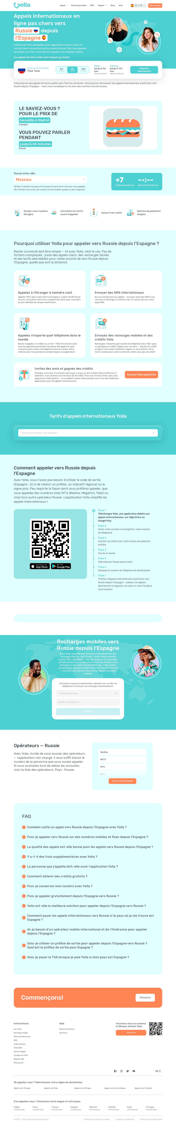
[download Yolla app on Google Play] (61, 566)
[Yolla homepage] (22, 6)
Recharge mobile (78, 6)
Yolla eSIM (18, 1048)
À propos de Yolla (21, 1055)
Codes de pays (20, 1044)
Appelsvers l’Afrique (82, 1088)
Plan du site (18, 1063)
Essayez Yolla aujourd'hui (141, 374)
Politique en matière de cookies (97, 1119)
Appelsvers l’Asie (51, 1088)
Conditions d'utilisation (124, 1119)
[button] (138, 5)
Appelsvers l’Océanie (143, 1088)
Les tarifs (18, 1029)
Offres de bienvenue (22, 1037)
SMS (92, 6)
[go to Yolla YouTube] (133, 1071)
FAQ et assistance (66, 1029)
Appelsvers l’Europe (22, 1088)
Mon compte (155, 5)
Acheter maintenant (144, 70)
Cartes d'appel (20, 1051)
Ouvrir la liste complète (122, 781)
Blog (113, 6)
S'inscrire (145, 997)
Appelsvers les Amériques (115, 1088)
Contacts (63, 1033)
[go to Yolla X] (127, 1071)
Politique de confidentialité (151, 1119)
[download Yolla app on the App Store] (40, 566)
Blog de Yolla (19, 1059)
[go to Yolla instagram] (121, 1071)
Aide (121, 6)
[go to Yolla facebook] (115, 1071)
